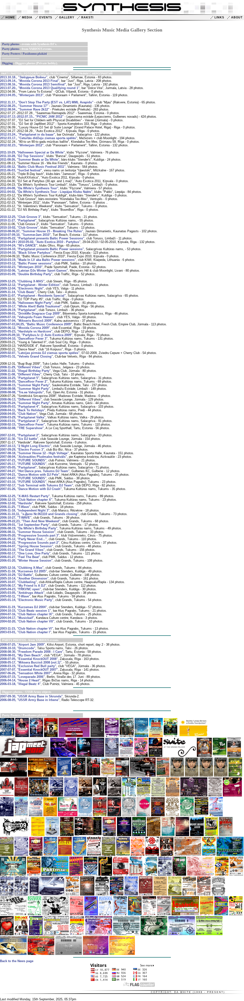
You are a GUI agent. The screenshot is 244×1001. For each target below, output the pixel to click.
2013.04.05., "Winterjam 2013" (22, 95)
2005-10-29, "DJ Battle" (16, 575)
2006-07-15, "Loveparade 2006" (22, 677)
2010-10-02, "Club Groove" (19, 227)
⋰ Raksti (85, 17)
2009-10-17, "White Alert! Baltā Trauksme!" (31, 306)
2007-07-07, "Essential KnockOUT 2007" (29, 669)
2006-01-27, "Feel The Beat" (20, 557)
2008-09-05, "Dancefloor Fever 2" (24, 381)
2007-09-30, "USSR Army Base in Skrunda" (31, 696)
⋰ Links (217, 17)
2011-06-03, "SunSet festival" (21, 170)
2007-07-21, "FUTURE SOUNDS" (23, 460)
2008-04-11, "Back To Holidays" (22, 410)
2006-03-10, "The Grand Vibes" (22, 550)
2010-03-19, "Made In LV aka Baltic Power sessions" (38, 260)
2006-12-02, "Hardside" (16, 503)
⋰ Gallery (64, 17)
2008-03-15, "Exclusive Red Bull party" (28, 666)
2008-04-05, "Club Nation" (18, 414)
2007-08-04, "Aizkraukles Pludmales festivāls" (33, 456)
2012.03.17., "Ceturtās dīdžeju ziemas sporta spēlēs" (38, 138)
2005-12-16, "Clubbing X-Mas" (22, 567)
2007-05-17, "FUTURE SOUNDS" (23, 464)
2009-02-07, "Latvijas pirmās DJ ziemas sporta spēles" (40, 353)
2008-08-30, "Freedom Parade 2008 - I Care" (31, 651)
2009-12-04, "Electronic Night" (22, 288)
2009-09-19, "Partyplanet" (18, 310)
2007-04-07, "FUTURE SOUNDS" (23, 478)
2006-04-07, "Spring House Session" (26, 546)
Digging (7, 63)
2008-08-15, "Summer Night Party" (25, 385)
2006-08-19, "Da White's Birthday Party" (28, 528)
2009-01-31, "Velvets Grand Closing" (26, 356)
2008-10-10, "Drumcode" (17, 648)
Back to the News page (16, 961)
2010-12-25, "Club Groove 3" (20, 217)
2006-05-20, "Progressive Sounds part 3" (29, 535)
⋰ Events (43, 17)
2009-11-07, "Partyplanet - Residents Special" (33, 295)
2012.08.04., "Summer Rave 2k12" (24, 109)
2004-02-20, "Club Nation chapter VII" (27, 621)
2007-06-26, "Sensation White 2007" (26, 673)
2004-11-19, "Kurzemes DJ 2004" (23, 607)
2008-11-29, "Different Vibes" (20, 367)
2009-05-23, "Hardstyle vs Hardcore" (26, 331)
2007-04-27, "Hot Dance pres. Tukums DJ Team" (35, 471)
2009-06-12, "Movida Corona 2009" (25, 328)
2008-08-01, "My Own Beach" (21, 655)
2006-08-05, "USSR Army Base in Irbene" (30, 700)
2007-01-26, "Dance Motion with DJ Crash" (31, 489)
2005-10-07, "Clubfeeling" (18, 582)
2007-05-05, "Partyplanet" (18, 467)
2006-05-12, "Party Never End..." (23, 539)
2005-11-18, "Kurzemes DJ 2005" (23, 571)
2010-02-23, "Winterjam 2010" (21, 267)
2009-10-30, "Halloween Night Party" (26, 303)
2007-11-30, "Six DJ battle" (19, 439)
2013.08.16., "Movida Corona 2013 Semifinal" (33, 84)
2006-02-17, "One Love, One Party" (25, 553)
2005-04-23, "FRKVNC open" (20, 589)
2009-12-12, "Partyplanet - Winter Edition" (30, 285)
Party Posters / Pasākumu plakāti (24, 53)
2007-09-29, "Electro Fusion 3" (22, 449)
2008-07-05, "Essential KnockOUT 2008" (29, 659)
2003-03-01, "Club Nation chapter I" (25, 632)
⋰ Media (25, 17)
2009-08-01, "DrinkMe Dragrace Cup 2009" (30, 313)
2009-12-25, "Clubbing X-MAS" (22, 281)
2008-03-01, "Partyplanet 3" (19, 421)
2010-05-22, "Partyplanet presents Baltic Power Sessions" (42, 238)
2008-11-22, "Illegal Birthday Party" (25, 371)
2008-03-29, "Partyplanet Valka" (23, 417)
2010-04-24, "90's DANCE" (18, 245)
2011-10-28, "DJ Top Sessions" (22, 156)
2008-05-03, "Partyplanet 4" (19, 406)
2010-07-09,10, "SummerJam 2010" (25, 235)
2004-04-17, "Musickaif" (17, 618)
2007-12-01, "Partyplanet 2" (19, 435)
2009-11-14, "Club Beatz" (18, 292)
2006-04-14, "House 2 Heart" (20, 680)
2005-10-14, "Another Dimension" (24, 578)
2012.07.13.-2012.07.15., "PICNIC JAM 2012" (32, 116)
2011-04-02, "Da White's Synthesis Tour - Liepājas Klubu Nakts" (46, 192)
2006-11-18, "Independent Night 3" (25, 510)
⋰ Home (8, 17)
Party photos (10, 44)
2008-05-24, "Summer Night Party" (25, 403)
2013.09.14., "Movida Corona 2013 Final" (29, 81)
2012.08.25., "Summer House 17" (24, 106)
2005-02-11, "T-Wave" (15, 596)
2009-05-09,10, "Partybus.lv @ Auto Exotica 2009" (36, 335)
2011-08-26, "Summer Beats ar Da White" (29, 159)
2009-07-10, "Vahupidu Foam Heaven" (27, 317)
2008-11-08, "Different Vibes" (20, 374)
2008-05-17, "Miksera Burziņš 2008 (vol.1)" (30, 662)
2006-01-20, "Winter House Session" (26, 560)
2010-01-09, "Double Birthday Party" (26, 274)
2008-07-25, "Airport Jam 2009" (22, 644)
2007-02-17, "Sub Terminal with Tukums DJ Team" (36, 485)
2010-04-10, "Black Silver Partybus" (26, 252)
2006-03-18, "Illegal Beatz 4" (20, 684)
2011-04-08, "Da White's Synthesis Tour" (29, 188)
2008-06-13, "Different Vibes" (21, 399)
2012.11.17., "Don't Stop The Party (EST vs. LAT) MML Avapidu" (46, 102)
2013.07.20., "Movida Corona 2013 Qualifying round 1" (40, 88)
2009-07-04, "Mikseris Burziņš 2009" (26, 320)
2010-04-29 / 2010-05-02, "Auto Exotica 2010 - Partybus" (40, 242)
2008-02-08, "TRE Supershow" (22, 428)
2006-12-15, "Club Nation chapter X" (26, 499)
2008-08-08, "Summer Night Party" (25, 388)
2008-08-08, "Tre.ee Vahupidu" (22, 392)
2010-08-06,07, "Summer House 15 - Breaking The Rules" (41, 231)
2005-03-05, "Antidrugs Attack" (22, 593)
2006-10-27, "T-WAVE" (15, 517)
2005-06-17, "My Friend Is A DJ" (23, 585)
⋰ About (235, 17)
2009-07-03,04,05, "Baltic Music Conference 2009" (36, 324)
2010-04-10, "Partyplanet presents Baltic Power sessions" (42, 249)
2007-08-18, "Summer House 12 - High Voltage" (34, 453)
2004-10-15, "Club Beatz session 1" (25, 610)
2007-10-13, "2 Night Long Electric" (25, 446)
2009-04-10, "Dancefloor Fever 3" (24, 338)
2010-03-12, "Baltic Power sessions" (26, 263)
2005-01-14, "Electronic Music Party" (26, 600)
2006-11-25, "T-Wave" (15, 507)
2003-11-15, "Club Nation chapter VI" (26, 628)
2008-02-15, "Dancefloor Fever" (22, 424)
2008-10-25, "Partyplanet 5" (19, 378)
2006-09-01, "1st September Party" (25, 525)
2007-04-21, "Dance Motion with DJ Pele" (30, 474)
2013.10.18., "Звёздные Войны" (23, 77)
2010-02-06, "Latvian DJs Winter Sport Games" (34, 270)
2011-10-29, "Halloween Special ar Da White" (32, 152)
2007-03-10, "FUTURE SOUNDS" (23, 482)
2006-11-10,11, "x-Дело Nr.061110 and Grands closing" (39, 514)
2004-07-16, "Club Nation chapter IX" (26, 614)
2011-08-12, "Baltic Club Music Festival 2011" (33, 167)
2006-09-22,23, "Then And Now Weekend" (30, 521)
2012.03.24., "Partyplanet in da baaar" (27, 134)
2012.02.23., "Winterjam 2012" (22, 145)
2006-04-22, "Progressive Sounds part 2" (29, 542)
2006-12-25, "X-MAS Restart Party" (25, 496)
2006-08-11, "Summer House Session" (28, 532)
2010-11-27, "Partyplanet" (18, 220)
